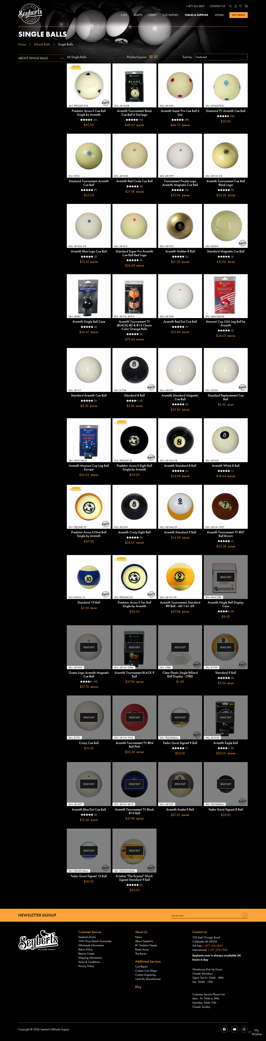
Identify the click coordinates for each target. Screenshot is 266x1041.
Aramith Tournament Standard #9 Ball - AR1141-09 (180, 604)
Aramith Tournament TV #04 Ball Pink (134, 745)
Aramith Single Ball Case (89, 321)
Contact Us (217, 6)
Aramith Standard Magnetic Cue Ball (180, 397)
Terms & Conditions (89, 962)
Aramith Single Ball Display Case (226, 604)
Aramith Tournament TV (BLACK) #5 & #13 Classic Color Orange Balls (134, 325)
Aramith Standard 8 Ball (180, 466)
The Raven (141, 953)
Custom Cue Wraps (146, 970)
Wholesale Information (91, 945)
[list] (155, 57)
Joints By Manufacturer (148, 979)
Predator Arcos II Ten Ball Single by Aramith (134, 604)
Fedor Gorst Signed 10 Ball (89, 876)
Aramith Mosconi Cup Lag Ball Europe (89, 467)
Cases (152, 15)
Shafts (138, 15)
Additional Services (148, 961)
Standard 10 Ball (89, 602)
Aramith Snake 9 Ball (180, 809)
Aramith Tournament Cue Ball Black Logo (225, 183)
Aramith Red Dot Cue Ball (180, 321)
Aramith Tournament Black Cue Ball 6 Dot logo (134, 113)
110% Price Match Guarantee (94, 941)
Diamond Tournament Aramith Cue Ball (89, 183)
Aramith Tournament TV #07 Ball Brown (225, 534)
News (138, 937)
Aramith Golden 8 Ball (180, 251)
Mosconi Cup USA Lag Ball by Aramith (226, 323)
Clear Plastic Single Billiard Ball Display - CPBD (180, 674)
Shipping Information (90, 958)
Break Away (142, 949)
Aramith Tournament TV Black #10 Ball (134, 811)
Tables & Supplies (196, 15)
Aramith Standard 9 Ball (180, 532)
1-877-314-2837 (195, 6)
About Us (141, 932)
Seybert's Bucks (87, 937)
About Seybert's (144, 941)
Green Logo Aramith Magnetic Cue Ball (89, 674)
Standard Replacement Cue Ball (226, 397)
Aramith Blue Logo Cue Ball (89, 251)
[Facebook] (224, 1029)
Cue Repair (141, 966)
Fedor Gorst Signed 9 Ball (180, 743)
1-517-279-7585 (218, 950)
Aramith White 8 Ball (226, 466)
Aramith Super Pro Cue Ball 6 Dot (180, 113)
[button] (230, 6)
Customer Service (89, 932)
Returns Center (86, 953)
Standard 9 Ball (225, 673)
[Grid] (150, 57)
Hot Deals (238, 15)
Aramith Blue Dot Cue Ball (89, 809)
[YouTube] (234, 1029)
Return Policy (85, 949)
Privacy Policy (86, 966)
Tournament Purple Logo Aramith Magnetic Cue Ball (180, 183)
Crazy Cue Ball (89, 743)
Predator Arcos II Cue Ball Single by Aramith (89, 113)
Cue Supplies (170, 15)
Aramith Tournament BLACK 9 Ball (134, 674)
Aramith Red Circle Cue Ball (134, 181)
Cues (124, 15)
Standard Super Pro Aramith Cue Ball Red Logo (134, 253)
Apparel (219, 15)
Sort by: (188, 57)
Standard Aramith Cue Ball (89, 395)
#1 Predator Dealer (146, 945)
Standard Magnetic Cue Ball (225, 251)
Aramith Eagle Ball (225, 743)
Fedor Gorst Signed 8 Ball (226, 809)
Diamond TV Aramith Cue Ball (225, 111)
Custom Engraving (145, 975)
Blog (138, 987)
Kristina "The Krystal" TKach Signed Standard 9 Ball (134, 878)
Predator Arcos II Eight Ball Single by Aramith (134, 467)
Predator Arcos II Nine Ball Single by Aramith (88, 534)
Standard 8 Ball (134, 395)
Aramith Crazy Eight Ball (134, 532)
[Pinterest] (244, 1029)
